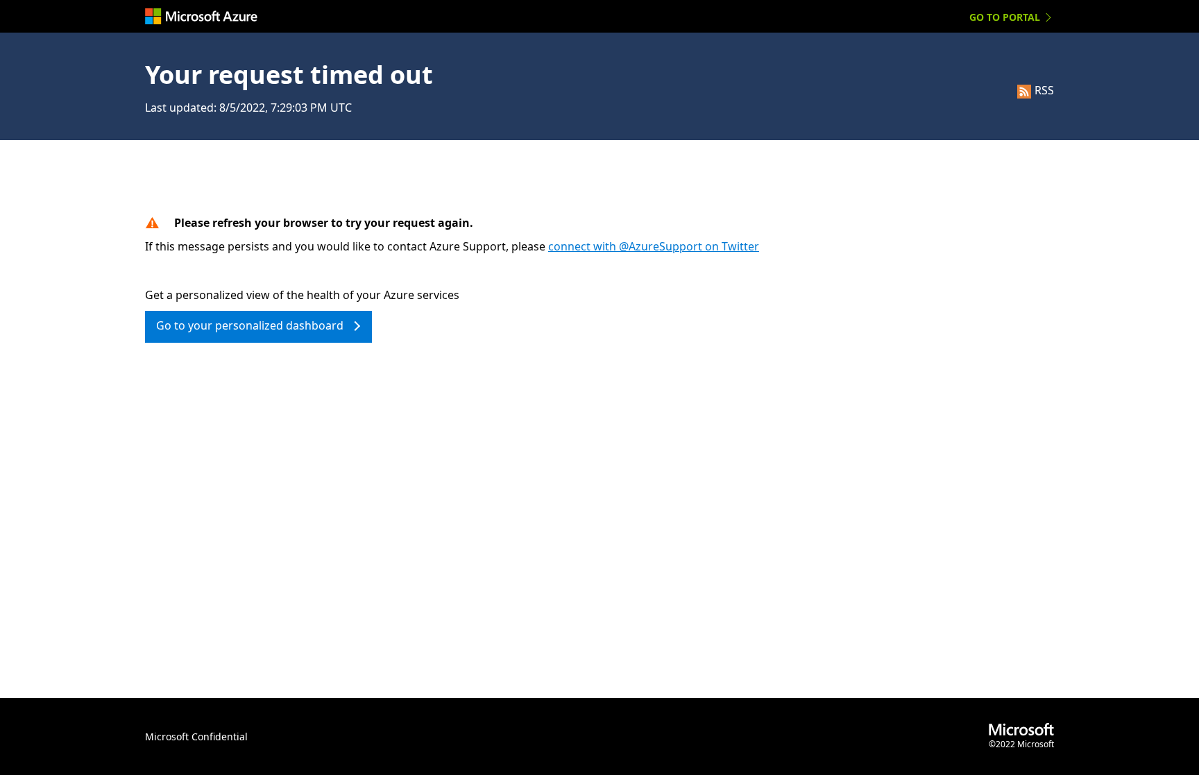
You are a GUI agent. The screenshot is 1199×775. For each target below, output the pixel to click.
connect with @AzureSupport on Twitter (653, 246)
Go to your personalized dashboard (249, 325)
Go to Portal (1004, 17)
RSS (1044, 90)
